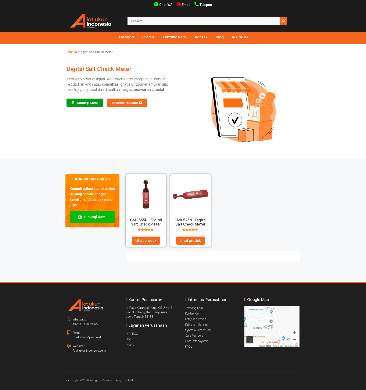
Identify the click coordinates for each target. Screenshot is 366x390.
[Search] (283, 21)
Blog (220, 37)
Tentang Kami (174, 37)
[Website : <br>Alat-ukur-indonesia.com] (69, 346)
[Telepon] (196, 4)
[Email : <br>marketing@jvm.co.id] (69, 333)
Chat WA (165, 5)
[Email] (179, 4)
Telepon (206, 5)
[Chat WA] (156, 4)
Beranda (71, 52)
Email (186, 5)
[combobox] (204, 21)
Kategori (126, 37)
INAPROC (240, 37)
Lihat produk (146, 240)
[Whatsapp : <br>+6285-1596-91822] (69, 319)
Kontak (201, 37)
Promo (148, 37)
